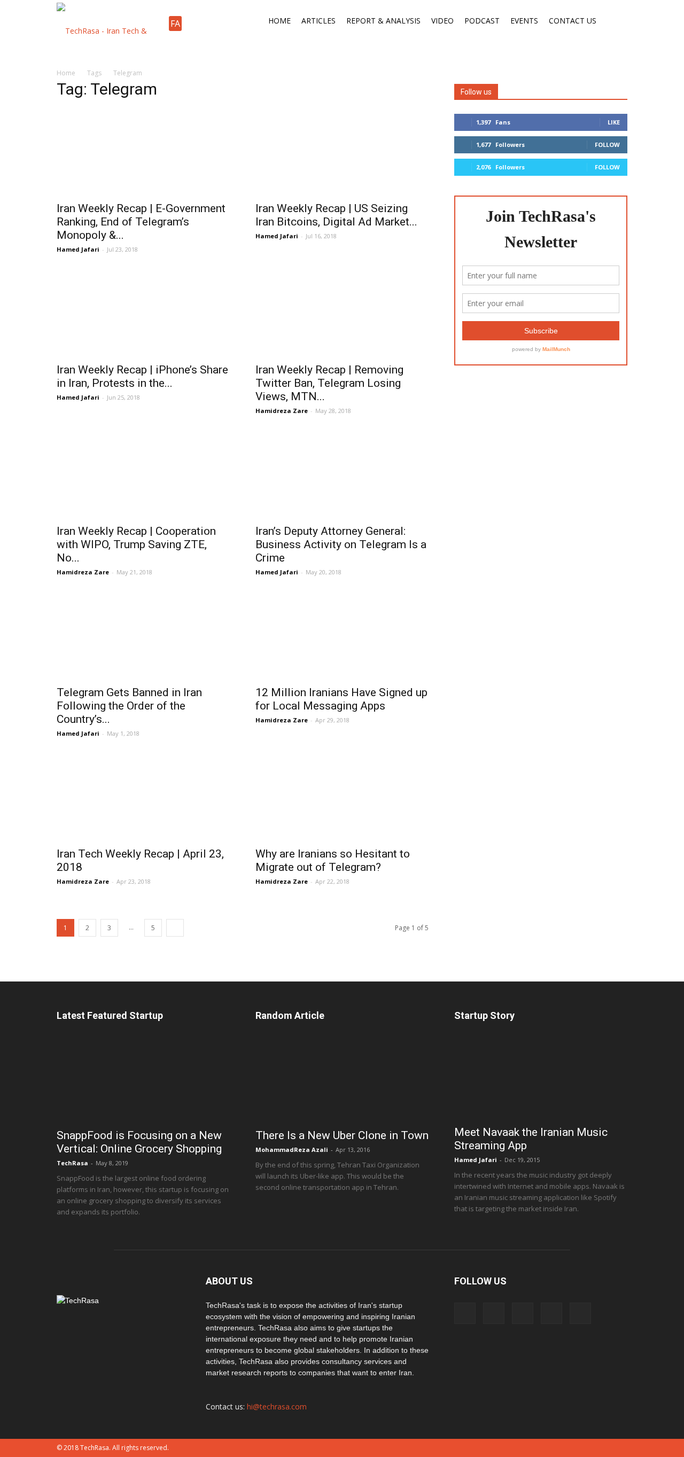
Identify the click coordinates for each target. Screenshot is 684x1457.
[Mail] (551, 1313)
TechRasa (72, 1163)
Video (442, 20)
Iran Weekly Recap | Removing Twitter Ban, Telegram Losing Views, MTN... (329, 383)
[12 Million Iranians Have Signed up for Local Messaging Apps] (342, 636)
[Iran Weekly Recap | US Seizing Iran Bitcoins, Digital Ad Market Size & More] (342, 152)
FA (175, 23)
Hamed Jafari (78, 249)
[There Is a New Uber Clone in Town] (342, 1079)
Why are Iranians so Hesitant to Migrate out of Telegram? (332, 860)
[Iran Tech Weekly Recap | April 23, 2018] (143, 797)
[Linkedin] (522, 1313)
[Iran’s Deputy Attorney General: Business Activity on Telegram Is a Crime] (342, 475)
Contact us (572, 20)
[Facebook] (465, 1313)
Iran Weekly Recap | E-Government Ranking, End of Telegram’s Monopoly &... (141, 221)
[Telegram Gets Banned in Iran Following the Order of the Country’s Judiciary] (143, 636)
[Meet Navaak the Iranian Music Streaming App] (540, 1078)
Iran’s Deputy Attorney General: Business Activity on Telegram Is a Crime (340, 544)
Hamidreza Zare (281, 411)
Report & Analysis (383, 20)
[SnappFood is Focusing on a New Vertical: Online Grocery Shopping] (143, 1079)
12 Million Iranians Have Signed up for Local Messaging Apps (341, 699)
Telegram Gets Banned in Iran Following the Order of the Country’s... (129, 706)
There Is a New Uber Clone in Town (342, 1135)
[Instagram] (493, 1313)
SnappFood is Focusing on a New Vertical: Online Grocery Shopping (139, 1142)
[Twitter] (580, 1313)
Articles (318, 20)
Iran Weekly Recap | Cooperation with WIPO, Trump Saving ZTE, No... (136, 544)
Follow (607, 145)
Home (279, 20)
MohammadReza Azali (291, 1150)
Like (614, 122)
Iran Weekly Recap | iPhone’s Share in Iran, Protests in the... (142, 376)
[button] (614, 21)
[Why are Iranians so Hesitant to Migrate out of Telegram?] (342, 797)
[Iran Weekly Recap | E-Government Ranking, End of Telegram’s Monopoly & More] (143, 152)
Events (524, 20)
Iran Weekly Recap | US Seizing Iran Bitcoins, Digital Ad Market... (336, 215)
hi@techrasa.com (277, 1406)
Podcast (482, 20)
